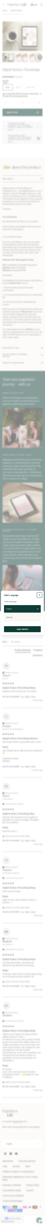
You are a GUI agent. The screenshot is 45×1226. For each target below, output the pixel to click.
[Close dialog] (39, 595)
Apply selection (22, 629)
